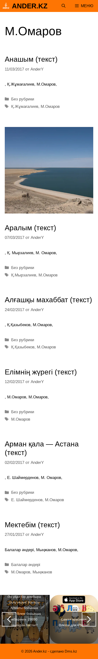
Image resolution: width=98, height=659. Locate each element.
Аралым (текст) (30, 228)
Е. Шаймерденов (27, 500)
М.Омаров (50, 106)
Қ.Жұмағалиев (24, 106)
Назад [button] (9, 619)
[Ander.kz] (6, 6)
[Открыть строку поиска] (63, 6)
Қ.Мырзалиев (23, 275)
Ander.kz (30, 6)
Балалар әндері (25, 564)
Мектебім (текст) (32, 525)
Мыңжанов (42, 572)
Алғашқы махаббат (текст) (48, 300)
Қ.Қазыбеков (22, 347)
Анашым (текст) (31, 59)
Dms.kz (71, 651)
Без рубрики (22, 99)
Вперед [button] (89, 619)
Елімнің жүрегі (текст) (41, 372)
